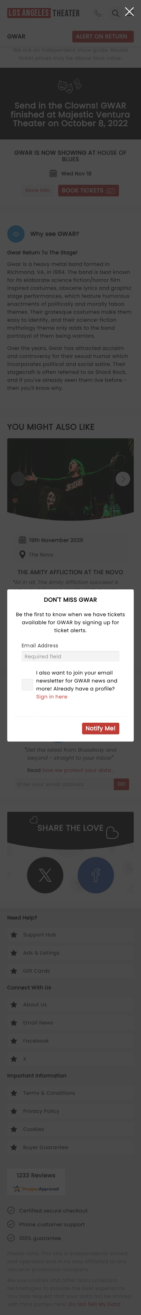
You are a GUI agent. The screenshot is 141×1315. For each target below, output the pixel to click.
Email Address (40, 645)
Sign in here (52, 696)
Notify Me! (101, 728)
